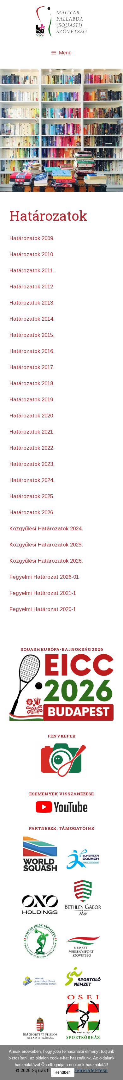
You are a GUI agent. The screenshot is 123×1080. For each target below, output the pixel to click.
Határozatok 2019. (32, 400)
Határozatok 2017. (32, 367)
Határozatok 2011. (31, 271)
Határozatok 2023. (32, 464)
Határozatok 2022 (31, 448)
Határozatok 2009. (32, 238)
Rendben (63, 1072)
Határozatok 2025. (32, 496)
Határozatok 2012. (32, 287)
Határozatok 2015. (32, 335)
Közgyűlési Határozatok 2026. (46, 561)
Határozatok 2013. (32, 303)
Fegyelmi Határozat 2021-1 (42, 593)
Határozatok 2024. (32, 480)
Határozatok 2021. (32, 432)
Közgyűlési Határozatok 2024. (46, 529)
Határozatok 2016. (32, 351)
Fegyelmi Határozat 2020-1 (42, 609)
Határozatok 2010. (32, 254)
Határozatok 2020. (32, 416)
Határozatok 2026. (32, 512)
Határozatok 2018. (32, 383)
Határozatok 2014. (32, 319)
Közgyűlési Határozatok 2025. (46, 545)
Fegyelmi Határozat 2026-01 (44, 577)
